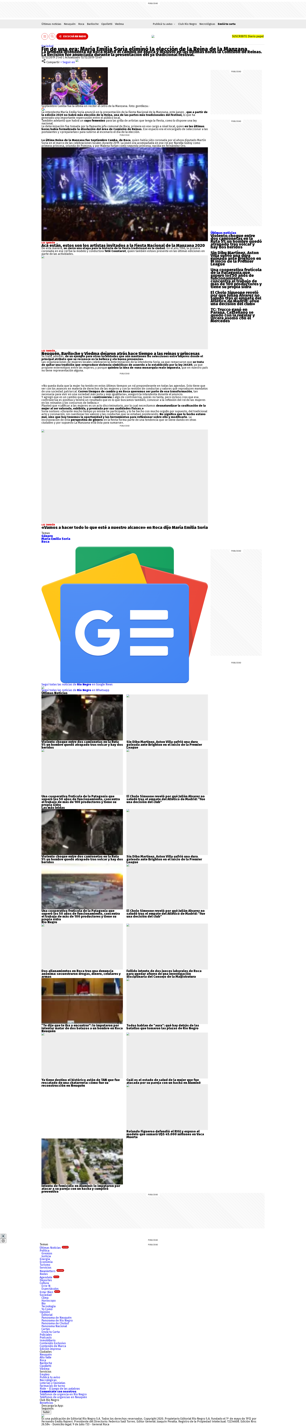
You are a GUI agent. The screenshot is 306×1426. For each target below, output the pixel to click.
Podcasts (46, 1337)
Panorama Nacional (54, 1326)
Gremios (46, 1253)
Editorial (46, 1314)
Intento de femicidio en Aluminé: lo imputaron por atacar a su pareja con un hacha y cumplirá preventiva (80, 1189)
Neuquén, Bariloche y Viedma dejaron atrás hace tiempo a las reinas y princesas (120, 353)
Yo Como (46, 1309)
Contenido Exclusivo (53, 1343)
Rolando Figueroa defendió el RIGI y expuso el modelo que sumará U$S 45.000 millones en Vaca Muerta (165, 1134)
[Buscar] (52, 36)
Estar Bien (49, 1292)
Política (44, 1250)
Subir (46, 1412)
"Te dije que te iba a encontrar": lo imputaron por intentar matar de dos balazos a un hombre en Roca (82, 1026)
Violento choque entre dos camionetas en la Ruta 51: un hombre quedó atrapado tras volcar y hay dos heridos (236, 241)
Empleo (44, 1374)
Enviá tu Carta (50, 1332)
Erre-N (45, 1286)
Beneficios (46, 1403)
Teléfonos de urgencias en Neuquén (63, 1397)
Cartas (45, 1329)
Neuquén (70, 24)
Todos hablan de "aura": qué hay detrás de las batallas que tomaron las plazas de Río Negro (162, 1026)
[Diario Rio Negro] (42, 1415)
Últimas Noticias (54, 1247)
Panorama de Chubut (55, 1323)
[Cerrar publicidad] (3, 1236)
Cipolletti (106, 24)
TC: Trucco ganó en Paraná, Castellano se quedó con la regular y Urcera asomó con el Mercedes (233, 315)
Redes (44, 1274)
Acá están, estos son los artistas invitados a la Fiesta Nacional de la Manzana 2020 (123, 245)
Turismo (45, 1264)
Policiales (46, 1334)
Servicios (45, 1267)
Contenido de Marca (53, 1346)
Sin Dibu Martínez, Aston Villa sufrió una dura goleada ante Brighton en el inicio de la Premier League (236, 258)
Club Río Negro (187, 24)
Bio (43, 1303)
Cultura (44, 1283)
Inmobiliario (47, 1340)
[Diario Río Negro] (153, 36)
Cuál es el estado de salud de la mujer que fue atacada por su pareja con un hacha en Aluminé (163, 1081)
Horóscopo (48, 1300)
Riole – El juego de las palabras (60, 1388)
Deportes (46, 1280)
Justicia (46, 1256)
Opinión (45, 1312)
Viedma (119, 24)
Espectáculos (50, 1288)
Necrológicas (207, 24)
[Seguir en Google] (43, 109)
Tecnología (48, 1306)
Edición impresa (50, 1349)
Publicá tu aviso (50, 1377)
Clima (45, 1297)
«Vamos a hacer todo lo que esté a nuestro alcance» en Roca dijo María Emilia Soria (124, 527)
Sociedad (47, 46)
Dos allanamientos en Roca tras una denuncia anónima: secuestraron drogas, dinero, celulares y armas (81, 974)
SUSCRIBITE (248, 36)
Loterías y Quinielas (52, 1383)
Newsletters (51, 1271)
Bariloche (93, 24)
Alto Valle (45, 1357)
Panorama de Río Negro (57, 1320)
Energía (45, 1259)
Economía (46, 1262)
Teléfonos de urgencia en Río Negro (63, 1394)
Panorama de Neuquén (56, 1317)
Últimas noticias (51, 24)
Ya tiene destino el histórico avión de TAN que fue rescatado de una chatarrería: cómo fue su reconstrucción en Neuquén (80, 1083)
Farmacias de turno (52, 1385)
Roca (81, 24)
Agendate (49, 1277)
